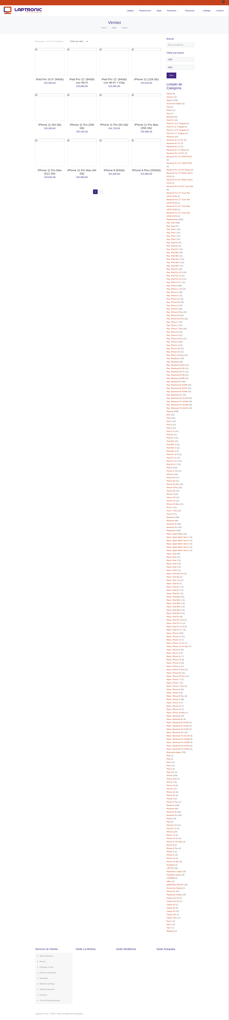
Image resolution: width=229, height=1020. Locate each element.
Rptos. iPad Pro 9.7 (175, 630)
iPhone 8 (170, 845)
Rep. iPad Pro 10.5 (174, 272)
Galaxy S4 (171, 911)
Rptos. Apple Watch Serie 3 (178, 544)
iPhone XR (171, 497)
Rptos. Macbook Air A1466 (178, 729)
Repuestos (171, 530)
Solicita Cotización (47, 989)
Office (169, 881)
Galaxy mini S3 (173, 898)
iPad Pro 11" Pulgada (175, 127)
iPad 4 (169, 428)
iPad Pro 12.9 (172, 461)
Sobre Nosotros (46, 956)
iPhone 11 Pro (172, 838)
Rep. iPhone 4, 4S (174, 289)
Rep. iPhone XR (173, 348)
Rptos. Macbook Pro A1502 (178, 749)
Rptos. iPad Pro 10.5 (175, 620)
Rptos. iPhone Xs (174, 709)
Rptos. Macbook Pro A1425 (178, 746)
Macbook (170, 117)
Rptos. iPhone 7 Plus (175, 686)
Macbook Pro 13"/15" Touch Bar (180, 186)
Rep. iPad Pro (172, 269)
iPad (168, 107)
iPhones (170, 832)
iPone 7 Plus (172, 511)
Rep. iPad (171, 223)
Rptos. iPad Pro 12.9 (175, 626)
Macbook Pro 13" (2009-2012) (179, 156)
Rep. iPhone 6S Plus (175, 319)
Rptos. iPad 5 (172, 570)
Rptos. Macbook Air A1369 (178, 722)
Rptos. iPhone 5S (174, 660)
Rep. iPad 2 (171, 229)
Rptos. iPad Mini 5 (174, 613)
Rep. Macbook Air (174, 382)
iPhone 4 (170, 782)
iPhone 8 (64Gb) (114, 170)
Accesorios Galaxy (174, 888)
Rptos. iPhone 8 (173, 689)
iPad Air (170, 434)
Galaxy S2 (171, 904)
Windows (170, 931)
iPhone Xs (171, 858)
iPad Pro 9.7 (172, 464)
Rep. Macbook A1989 (176, 378)
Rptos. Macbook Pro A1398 (178, 742)
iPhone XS (171, 501)
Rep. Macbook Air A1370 (177, 388)
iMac (169, 415)
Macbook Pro (172, 527)
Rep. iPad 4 (171, 236)
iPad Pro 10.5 (172, 454)
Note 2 (169, 924)
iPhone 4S (171, 785)
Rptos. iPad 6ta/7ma (175, 573)
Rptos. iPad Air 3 (173, 593)
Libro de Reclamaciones (50, 1000)
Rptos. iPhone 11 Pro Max (177, 646)
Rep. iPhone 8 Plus (175, 338)
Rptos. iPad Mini (173, 597)
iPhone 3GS (172, 779)
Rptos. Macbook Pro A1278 (178, 736)
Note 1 (169, 921)
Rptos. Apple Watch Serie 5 (178, 550)
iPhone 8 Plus (172, 487)
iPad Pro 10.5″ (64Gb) (50, 79)
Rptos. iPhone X (173, 699)
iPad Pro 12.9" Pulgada (176, 130)
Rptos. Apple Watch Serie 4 (178, 547)
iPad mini (170, 772)
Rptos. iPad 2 (172, 560)
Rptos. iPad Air (173, 583)
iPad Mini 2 (171, 444)
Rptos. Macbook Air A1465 (178, 726)
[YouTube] (173, 1013)
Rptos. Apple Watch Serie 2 (178, 540)
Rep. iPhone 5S (173, 302)
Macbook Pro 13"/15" (175, 153)
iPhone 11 (171, 835)
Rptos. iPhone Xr (174, 706)
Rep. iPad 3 (171, 233)
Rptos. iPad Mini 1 (174, 600)
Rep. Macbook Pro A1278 (177, 398)
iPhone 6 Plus (172, 802)
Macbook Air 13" (173, 147)
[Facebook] (166, 1013)
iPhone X (170, 494)
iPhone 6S (171, 481)
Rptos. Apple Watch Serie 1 (178, 537)
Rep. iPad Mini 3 (173, 262)
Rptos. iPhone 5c (174, 656)
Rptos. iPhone (172, 633)
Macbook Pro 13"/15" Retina (178, 170)
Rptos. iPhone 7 (173, 679)
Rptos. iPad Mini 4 (174, 610)
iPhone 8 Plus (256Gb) (146, 170)
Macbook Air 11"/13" (175, 140)
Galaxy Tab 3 (172, 918)
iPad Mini (170, 441)
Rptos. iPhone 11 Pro (175, 643)
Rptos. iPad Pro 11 (174, 623)
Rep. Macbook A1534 (176, 365)
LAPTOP (170, 868)
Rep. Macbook (173, 362)
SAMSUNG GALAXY (175, 885)
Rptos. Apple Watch (175, 534)
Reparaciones (172, 219)
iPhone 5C (171, 792)
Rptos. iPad (171, 554)
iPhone (169, 110)
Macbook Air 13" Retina (176, 150)
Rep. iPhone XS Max (175, 355)
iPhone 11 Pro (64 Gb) (114, 124)
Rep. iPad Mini (173, 252)
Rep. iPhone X (173, 342)
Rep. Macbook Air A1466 (177, 391)
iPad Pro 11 (171, 458)
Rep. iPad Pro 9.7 (174, 282)
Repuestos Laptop (174, 871)
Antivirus (170, 97)
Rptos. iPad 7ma (173, 580)
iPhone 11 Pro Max (174, 842)
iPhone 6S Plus (173, 484)
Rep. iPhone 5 (173, 292)
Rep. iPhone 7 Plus (175, 329)
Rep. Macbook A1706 (176, 368)
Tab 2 (169, 928)
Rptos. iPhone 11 (174, 636)
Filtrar (171, 75)
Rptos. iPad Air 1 (173, 587)
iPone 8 (170, 514)
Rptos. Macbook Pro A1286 (178, 739)
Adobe (169, 94)
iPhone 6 (170, 799)
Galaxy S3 (171, 908)
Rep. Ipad (171, 226)
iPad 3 (169, 425)
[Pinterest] (177, 1013)
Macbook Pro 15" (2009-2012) (179, 163)
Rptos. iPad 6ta (173, 577)
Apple (114, 28)
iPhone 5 (170, 474)
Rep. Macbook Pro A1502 (177, 408)
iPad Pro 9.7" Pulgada (176, 133)
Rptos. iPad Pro (173, 617)
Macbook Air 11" (173, 143)
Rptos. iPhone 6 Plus (175, 669)
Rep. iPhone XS (173, 352)
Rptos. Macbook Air (175, 719)
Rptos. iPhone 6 (173, 663)
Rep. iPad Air (172, 242)
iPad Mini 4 (171, 451)
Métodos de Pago (47, 984)
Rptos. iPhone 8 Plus (175, 696)
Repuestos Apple (174, 752)
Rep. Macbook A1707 (176, 372)
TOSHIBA (171, 878)
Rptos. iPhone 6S (174, 673)
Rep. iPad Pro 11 (174, 276)
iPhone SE (171, 491)
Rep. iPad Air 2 (173, 249)
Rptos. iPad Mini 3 (174, 607)
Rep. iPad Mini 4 (173, 266)
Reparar (170, 411)
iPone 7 (170, 507)
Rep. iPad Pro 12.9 (174, 279)
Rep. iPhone (172, 286)
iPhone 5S (171, 478)
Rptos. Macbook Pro (175, 732)
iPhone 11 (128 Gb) (146, 79)
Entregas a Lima (46, 967)
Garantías (44, 978)
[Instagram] (180, 1013)
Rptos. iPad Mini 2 (174, 603)
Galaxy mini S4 (173, 901)
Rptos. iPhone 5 (173, 650)
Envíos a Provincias (48, 973)
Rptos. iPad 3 (172, 564)
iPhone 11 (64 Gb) (49, 124)
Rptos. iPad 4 (172, 567)
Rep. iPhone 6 (173, 305)
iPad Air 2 (171, 438)
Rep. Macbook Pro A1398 (177, 405)
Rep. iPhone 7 (173, 322)
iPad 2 (169, 421)
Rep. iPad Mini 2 (173, 259)
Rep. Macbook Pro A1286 (177, 401)
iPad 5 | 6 (171, 431)
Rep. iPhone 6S (173, 315)
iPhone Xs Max (173, 861)
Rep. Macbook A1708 (176, 375)
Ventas (169, 818)
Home (104, 28)
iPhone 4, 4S (172, 471)
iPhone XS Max (173, 504)
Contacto (43, 995)
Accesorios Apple (174, 103)
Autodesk (170, 865)
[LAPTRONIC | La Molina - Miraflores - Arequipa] (23, 14)
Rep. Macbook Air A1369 (177, 385)
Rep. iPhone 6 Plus (175, 312)
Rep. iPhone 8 (173, 332)
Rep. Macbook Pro (174, 395)
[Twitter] (169, 1013)
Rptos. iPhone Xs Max (176, 713)
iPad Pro (170, 120)
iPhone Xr (171, 855)
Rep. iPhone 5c (173, 299)
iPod (168, 113)
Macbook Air (172, 524)
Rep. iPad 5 (171, 239)
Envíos (42, 961)
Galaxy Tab (171, 914)
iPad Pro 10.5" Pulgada (176, 123)
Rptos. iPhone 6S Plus (176, 676)
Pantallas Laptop (174, 875)
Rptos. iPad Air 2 (173, 590)
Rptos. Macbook (173, 716)
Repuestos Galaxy (174, 895)
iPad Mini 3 (171, 448)
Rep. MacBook (173, 358)
